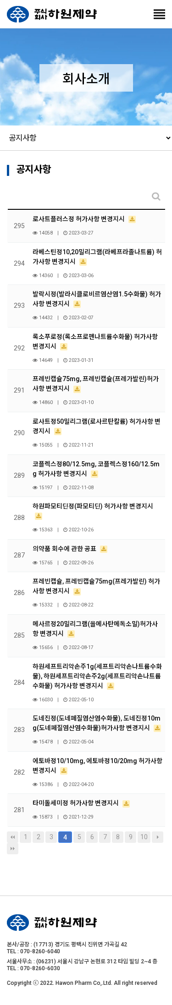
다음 (157, 837)
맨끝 (12, 848)
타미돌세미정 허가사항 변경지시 (76, 803)
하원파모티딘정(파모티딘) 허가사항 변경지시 (93, 506)
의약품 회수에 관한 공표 (65, 548)
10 (144, 837)
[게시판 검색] (156, 196)
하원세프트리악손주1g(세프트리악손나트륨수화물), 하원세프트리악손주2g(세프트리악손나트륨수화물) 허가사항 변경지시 (97, 676)
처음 (12, 837)
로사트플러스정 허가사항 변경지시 (79, 219)
